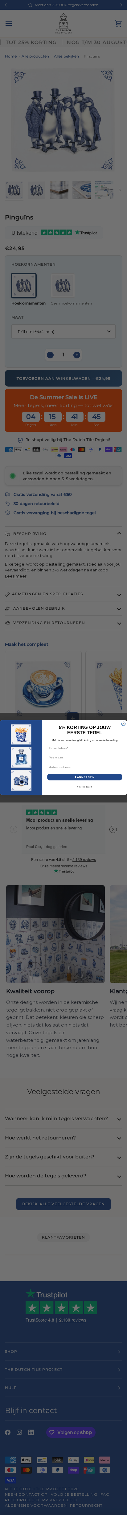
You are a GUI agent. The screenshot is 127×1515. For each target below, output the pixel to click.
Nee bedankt (84, 787)
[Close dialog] (123, 724)
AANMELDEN (85, 777)
